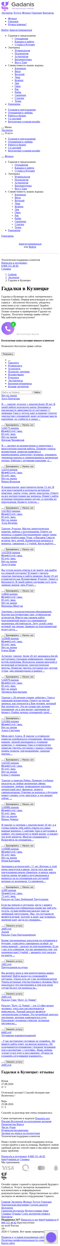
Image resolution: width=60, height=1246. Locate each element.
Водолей (19, 74)
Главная (5, 1201)
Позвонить (8, 354)
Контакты (48, 12)
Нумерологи (15, 365)
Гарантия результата (12, 1210)
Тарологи (13, 362)
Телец (18, 101)
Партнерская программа (15, 1204)
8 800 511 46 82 (9, 265)
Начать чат (28, 425)
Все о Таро (21, 62)
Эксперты (7, 12)
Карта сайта (8, 1243)
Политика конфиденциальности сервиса (24, 1240)
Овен (18, 86)
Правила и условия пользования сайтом (24, 1237)
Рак (17, 89)
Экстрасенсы (15, 380)
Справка (6, 268)
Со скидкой (14, 118)
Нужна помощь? (17, 24)
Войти (5, 30)
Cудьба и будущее (25, 44)
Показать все (42, 1118)
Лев (17, 83)
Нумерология (22, 50)
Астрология (21, 56)
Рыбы (18, 92)
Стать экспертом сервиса (36, 1213)
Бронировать (12, 425)
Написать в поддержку (14, 262)
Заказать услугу (14, 925)
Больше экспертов (18, 386)
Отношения (21, 38)
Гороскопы (14, 104)
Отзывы (16, 1213)
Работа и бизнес (17, 115)
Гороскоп (37, 12)
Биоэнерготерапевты (20, 383)
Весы (18, 71)
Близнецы (20, 68)
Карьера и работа (24, 41)
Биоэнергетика (23, 59)
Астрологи (14, 368)
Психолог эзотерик (19, 371)
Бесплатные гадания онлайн (24, 121)
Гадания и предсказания (22, 109)
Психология (21, 53)
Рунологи (13, 377)
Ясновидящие (16, 374)
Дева (17, 77)
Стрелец (19, 98)
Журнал (26, 12)
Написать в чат (29, 1219)
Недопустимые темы (36, 1210)
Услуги (17, 12)
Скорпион (20, 95)
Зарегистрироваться (20, 30)
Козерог (19, 80)
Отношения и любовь (20, 112)
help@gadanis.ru (10, 1159)
